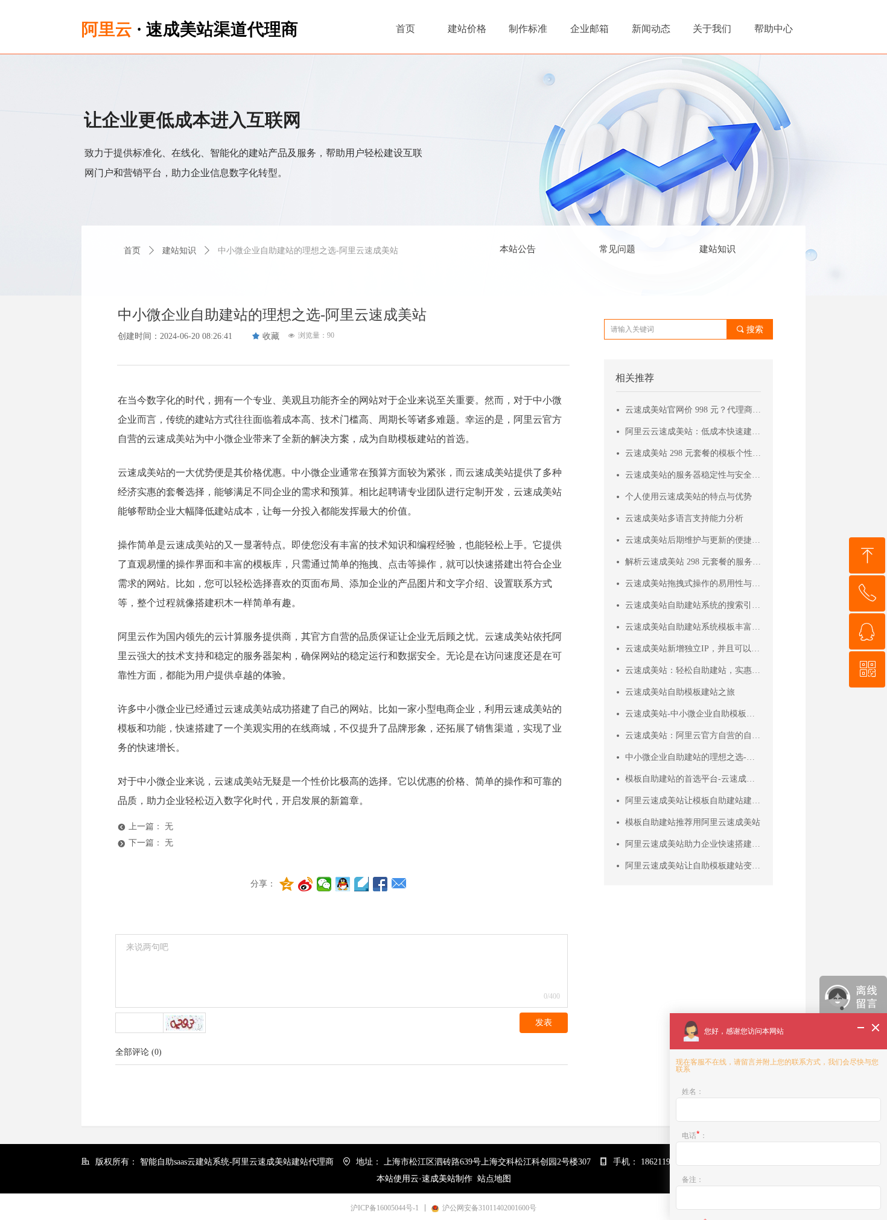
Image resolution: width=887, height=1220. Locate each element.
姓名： (693, 1091)
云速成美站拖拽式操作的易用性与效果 (693, 583)
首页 (132, 250)
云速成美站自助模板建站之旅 (680, 692)
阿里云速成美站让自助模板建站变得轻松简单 (693, 865)
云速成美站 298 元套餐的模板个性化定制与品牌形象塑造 (693, 453)
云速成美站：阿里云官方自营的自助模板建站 (693, 735)
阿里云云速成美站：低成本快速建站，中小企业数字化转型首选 (693, 431)
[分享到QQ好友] (343, 884)
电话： (694, 1135)
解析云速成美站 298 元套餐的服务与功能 (693, 561)
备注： (693, 1179)
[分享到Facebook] (380, 884)
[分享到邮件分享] (399, 884)
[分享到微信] (324, 884)
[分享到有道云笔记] (361, 884)
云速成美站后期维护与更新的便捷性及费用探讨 (693, 540)
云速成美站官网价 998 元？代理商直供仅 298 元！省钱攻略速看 (693, 409)
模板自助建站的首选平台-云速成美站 (693, 778)
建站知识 (717, 249)
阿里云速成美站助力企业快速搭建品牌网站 (693, 844)
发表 (543, 1022)
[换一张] (185, 1023)
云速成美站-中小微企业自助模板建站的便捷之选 (693, 713)
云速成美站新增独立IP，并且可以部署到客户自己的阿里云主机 (693, 648)
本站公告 (518, 249)
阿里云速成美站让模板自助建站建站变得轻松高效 (693, 800)
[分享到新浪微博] (305, 884)
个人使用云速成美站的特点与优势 (688, 496)
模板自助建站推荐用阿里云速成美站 (692, 822)
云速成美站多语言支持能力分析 (684, 518)
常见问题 (617, 249)
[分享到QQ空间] (286, 884)
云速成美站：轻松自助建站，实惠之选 (693, 670)
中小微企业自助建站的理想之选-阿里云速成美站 (693, 757)
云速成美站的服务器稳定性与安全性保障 (693, 474)
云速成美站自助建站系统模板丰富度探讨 (693, 626)
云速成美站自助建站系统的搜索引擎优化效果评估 (693, 605)
